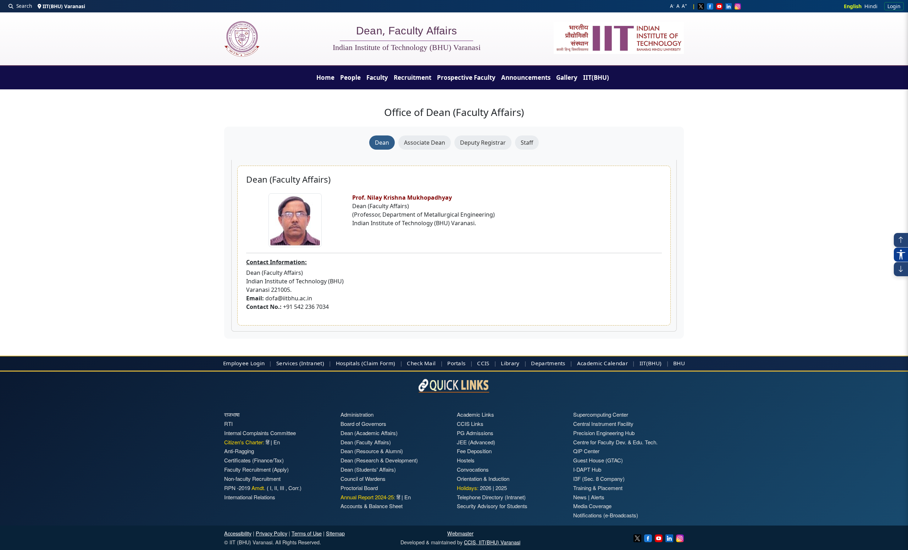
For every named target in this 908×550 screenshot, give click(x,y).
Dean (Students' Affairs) (368, 469)
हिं (267, 442)
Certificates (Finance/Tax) (254, 460)
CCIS (483, 363)
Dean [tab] (382, 142)
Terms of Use (307, 533)
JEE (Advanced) (476, 442)
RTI (228, 423)
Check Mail (421, 363)
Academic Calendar (602, 363)
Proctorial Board (359, 487)
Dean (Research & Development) (379, 460)
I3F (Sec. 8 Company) (599, 478)
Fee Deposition (474, 451)
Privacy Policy (271, 533)
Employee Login (244, 363)
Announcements (525, 77)
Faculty (377, 77)
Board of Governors (363, 423)
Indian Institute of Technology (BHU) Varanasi (407, 47)
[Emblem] (619, 38)
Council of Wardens (363, 478)
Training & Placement (597, 487)
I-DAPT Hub (587, 469)
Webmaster (460, 533)
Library (510, 363)
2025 (501, 487)
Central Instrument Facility (603, 423)
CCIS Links (470, 423)
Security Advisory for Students (492, 506)
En (276, 442)
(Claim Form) (378, 363)
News (580, 497)
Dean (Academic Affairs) (369, 433)
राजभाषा (231, 414)
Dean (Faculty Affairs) (365, 442)
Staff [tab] (527, 142)
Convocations (473, 469)
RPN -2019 (237, 487)
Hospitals (348, 363)
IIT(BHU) (596, 77)
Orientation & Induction (483, 478)
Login (894, 6)
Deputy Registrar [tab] (483, 142)
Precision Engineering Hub (604, 433)
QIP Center (586, 451)
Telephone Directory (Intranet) (491, 497)
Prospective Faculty (466, 77)
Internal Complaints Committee (260, 433)
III (282, 487)
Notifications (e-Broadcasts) (605, 515)
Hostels (466, 460)
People (350, 77)
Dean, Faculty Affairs (406, 32)
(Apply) (280, 469)
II (275, 487)
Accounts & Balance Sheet (371, 506)
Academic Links (475, 414)
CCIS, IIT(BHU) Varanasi (492, 542)
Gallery (566, 77)
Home (325, 77)
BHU (679, 363)
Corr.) (294, 487)
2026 (485, 487)
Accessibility (237, 533)
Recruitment (412, 77)
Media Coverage (592, 506)
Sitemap (335, 533)
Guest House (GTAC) (598, 460)
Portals (456, 363)
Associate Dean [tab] (424, 142)
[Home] (242, 39)
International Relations (249, 497)
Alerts (597, 497)
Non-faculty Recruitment (252, 478)
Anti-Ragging (239, 451)
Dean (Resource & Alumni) (371, 451)
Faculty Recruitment (247, 469)
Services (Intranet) (300, 363)
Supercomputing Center (600, 414)
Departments (548, 363)
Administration (356, 414)
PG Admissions (475, 433)
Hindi (870, 6)
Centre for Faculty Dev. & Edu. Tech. (615, 442)
